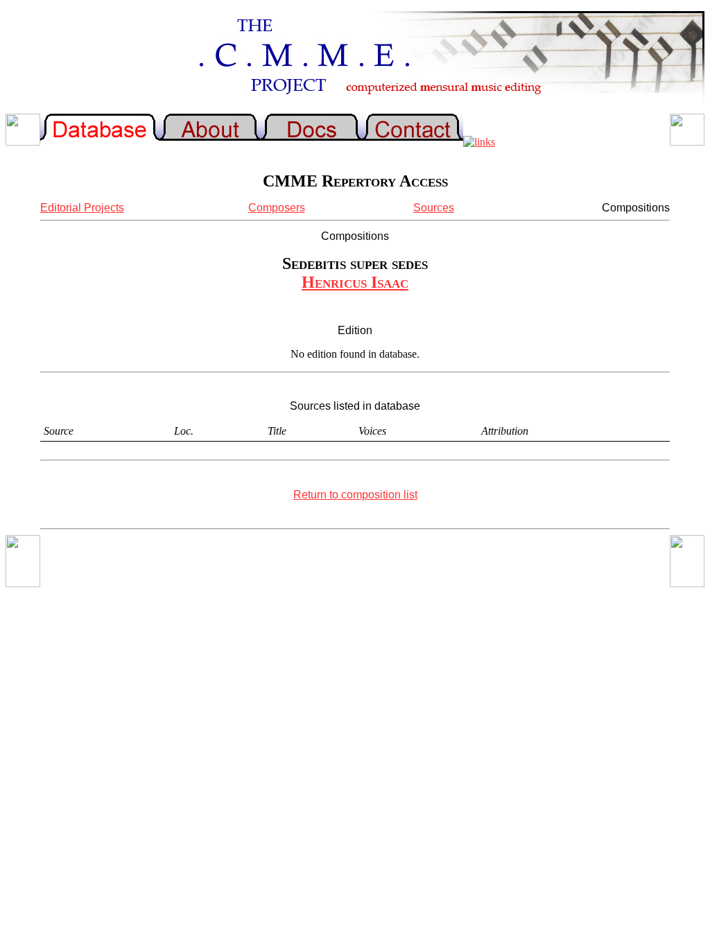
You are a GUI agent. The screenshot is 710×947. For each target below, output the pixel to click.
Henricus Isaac (355, 282)
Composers (276, 208)
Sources (433, 208)
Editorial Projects (82, 208)
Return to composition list (355, 495)
